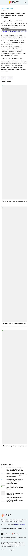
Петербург (7, 8)
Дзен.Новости (7, 533)
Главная (2, 8)
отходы (10, 77)
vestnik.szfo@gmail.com (19, 524)
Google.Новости (17, 533)
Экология (11, 8)
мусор (3, 77)
